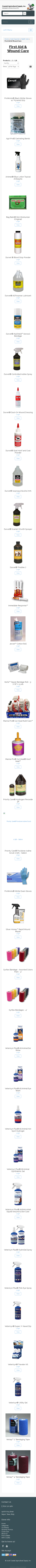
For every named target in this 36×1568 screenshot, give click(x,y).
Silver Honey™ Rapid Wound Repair (18, 930)
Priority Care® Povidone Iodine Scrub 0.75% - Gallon (18, 852)
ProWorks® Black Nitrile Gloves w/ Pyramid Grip (18, 99)
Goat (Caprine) (15, 39)
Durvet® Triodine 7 (18, 567)
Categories (5, 1525)
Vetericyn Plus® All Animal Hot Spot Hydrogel (18, 1130)
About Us (5, 1533)
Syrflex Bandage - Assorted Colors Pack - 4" (18, 971)
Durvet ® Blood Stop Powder (18, 257)
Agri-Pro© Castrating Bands (18, 139)
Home (7, 39)
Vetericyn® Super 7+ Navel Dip (18, 1326)
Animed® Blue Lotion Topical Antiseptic (18, 178)
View (18, 106)
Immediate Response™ (18, 606)
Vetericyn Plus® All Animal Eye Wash (18, 1089)
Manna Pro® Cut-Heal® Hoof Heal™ (18, 760)
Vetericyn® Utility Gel (18, 1403)
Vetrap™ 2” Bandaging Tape (18, 1439)
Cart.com (24, 1567)
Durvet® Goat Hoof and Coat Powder (18, 452)
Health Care (25, 39)
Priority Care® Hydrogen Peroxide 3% (18, 800)
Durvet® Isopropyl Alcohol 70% (18, 491)
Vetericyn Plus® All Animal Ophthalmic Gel (18, 1170)
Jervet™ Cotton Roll (18, 644)
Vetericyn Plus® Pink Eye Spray (18, 1288)
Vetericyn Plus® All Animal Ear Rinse (18, 1049)
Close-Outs (5, 1531)
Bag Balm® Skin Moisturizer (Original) (18, 218)
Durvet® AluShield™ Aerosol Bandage (18, 335)
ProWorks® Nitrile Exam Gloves (18, 891)
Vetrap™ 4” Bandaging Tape (18, 1477)
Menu (5, 22)
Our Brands (5, 1527)
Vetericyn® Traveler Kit (18, 1364)
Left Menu (7, 30)
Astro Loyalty (6, 1537)
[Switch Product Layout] (30, 66)
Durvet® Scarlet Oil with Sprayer (18, 529)
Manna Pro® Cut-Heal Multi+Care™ (18, 721)
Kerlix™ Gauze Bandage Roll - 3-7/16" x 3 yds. (18, 683)
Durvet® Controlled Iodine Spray (18, 374)
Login (18, 102)
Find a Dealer (6, 1535)
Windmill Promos (7, 1529)
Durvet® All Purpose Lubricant (18, 296)
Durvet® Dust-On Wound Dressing (18, 412)
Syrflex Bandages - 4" (18, 1010)
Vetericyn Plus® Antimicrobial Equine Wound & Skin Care (18, 1210)
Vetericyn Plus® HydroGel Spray (18, 1250)
